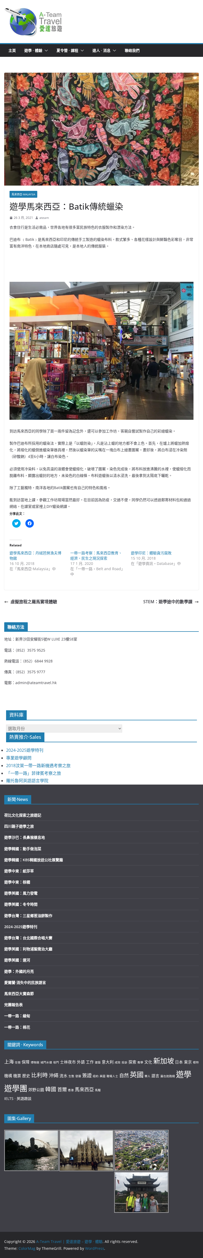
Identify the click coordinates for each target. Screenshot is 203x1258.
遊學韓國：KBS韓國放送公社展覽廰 (33, 859)
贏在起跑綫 (167, 1076)
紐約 (96, 1076)
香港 (71, 1090)
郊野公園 (36, 1089)
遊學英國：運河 (17, 959)
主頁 (12, 50)
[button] (33, 21)
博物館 (35, 1062)
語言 (155, 1075)
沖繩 (53, 1075)
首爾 (62, 1089)
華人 (147, 1076)
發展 (78, 1076)
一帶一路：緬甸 (17, 1015)
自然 (124, 1075)
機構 (8, 1075)
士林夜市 (68, 1062)
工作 (90, 1062)
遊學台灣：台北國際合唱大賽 (28, 937)
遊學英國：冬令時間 (21, 904)
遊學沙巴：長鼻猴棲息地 (24, 837)
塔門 (56, 1062)
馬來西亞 (84, 1089)
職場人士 (112, 1076)
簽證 (87, 1075)
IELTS (8, 1098)
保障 (26, 1062)
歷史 (26, 1075)
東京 (188, 1062)
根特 (196, 1062)
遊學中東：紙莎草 (19, 870)
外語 (81, 1062)
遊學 (183, 1074)
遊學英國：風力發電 (21, 893)
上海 (9, 1061)
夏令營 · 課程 (67, 50)
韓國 (50, 1089)
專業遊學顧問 (18, 758)
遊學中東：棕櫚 (17, 881)
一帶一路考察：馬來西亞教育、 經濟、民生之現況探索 (96, 555)
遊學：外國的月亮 (19, 971)
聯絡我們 (132, 50)
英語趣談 (24, 1098)
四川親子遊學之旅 (19, 826)
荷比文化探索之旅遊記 (22, 815)
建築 (98, 1062)
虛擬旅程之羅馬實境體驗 (34, 602)
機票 (17, 1075)
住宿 (18, 1062)
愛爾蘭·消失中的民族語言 (25, 982)
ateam (44, 217)
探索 (132, 1062)
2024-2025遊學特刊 (24, 750)
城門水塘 (46, 1062)
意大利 (108, 1062)
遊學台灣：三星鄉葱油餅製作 (28, 915)
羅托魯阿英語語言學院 (27, 781)
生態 (71, 1076)
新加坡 (163, 1061)
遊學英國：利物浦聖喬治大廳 (28, 948)
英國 (137, 1074)
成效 (118, 1062)
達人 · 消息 (101, 50)
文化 (148, 1062)
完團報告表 (13, 1004)
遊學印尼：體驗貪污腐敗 (151, 552)
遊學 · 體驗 (33, 50)
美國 (102, 1076)
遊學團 (15, 1088)
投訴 (124, 1062)
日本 (179, 1062)
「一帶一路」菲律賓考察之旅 (33, 773)
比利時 (39, 1075)
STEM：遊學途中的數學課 (167, 602)
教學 (140, 1062)
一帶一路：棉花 (17, 1027)
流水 (63, 1075)
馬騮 (98, 1090)
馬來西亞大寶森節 (19, 993)
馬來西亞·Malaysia (23, 194)
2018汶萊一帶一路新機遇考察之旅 (38, 765)
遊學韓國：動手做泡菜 (22, 848)
